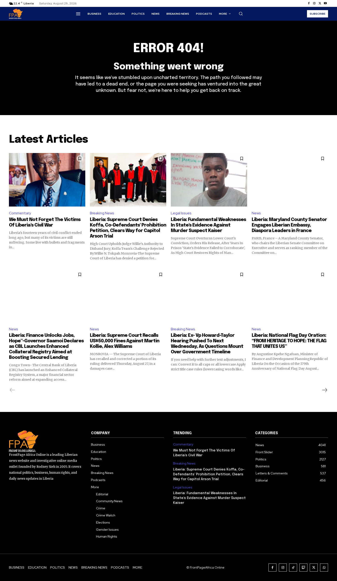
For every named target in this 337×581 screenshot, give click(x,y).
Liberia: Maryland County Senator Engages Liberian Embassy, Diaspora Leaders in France (289, 225)
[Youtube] (325, 3)
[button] (241, 13)
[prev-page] (12, 390)
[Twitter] (320, 3)
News (256, 213)
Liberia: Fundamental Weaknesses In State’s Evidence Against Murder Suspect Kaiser (208, 225)
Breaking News (102, 213)
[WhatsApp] (324, 568)
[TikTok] (293, 568)
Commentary (20, 213)
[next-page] (324, 390)
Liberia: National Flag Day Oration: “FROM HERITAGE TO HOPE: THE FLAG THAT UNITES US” (289, 341)
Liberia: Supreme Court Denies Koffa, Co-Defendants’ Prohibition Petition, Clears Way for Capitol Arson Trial (208, 474)
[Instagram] (314, 3)
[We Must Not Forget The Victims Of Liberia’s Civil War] (47, 180)
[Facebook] (309, 3)
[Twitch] (303, 568)
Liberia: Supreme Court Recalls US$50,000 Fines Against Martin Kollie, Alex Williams (124, 341)
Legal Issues (181, 213)
